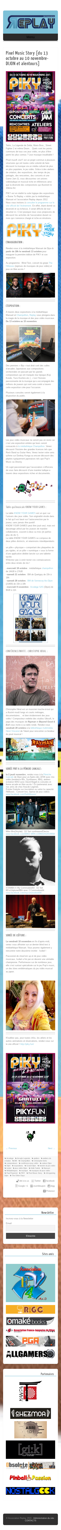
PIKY (23, 1173)
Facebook (48, 4)
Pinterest (50, 1191)
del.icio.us (24, 1181)
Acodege (10, 1158)
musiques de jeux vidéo (40, 1171)
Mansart (47, 1168)
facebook (50, 1181)
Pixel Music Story (35, 1173)
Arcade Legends (23, 1158)
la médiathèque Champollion (31, 446)
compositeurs (12, 1163)
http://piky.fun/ (27, 1044)
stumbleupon (39, 1186)
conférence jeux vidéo (29, 1163)
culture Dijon (47, 1163)
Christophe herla (40, 1161)
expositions (18, 1166)
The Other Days (18, 1175)
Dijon (8, 1166)
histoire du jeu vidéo (47, 1166)
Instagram (55, 4)
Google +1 (23, 1186)
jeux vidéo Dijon (21, 1168)
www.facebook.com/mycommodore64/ (24, 893)
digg (53, 1186)
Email (9, 1223)
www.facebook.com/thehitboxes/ (21, 794)
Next (51, 1148)
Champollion (22, 315)
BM (15, 1161)
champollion (47, 568)
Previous (11, 1148)
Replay (32, 315)
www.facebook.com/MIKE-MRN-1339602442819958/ (30, 834)
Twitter (37, 1181)
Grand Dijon (31, 1166)
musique (24, 1171)
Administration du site (43, 1518)
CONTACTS (30, 1520)
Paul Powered (12, 1173)
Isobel (9, 1168)
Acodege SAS (37, 587)
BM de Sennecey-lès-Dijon (40, 580)
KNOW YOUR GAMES (25, 513)
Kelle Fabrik (35, 1168)
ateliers (36, 1158)
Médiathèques (12, 1171)
